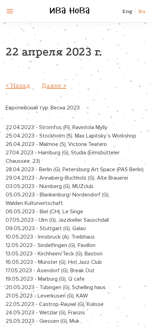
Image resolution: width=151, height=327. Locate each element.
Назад (20, 85)
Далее (51, 85)
